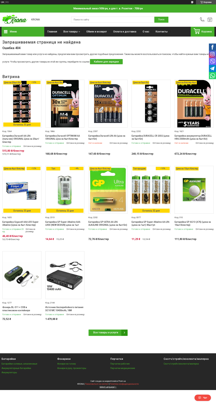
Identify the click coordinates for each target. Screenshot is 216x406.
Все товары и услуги (105, 332)
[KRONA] (15, 19)
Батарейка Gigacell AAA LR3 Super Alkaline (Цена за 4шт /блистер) (20, 223)
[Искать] (161, 20)
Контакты (162, 31)
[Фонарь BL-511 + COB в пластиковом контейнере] (21, 275)
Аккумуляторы (9, 372)
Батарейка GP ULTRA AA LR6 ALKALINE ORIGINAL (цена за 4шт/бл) (107, 223)
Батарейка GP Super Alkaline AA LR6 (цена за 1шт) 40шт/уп (150, 223)
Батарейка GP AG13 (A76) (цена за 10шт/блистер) (193, 223)
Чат (205, 398)
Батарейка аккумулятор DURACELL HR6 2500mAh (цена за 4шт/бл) (193, 137)
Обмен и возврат (96, 31)
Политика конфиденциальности (124, 384)
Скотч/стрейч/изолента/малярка (181, 363)
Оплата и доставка (124, 31)
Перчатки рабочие (120, 363)
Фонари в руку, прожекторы (71, 368)
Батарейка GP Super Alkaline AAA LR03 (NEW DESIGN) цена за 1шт (62, 223)
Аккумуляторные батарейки (16, 368)
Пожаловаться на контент (96, 384)
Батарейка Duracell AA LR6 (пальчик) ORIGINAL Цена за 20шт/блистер (20, 139)
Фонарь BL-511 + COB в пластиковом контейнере (16, 309)
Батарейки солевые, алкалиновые (19, 363)
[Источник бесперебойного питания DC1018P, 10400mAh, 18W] (64, 275)
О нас (146, 31)
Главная (52, 31)
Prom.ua (122, 381)
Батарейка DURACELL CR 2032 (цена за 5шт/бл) (150, 137)
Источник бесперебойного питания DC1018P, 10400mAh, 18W (64, 309)
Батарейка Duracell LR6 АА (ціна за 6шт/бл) (106, 137)
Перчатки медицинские (122, 368)
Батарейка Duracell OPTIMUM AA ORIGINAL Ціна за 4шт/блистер (62, 137)
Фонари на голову (66, 363)
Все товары (70, 31)
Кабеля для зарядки (106, 61)
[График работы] (210, 19)
